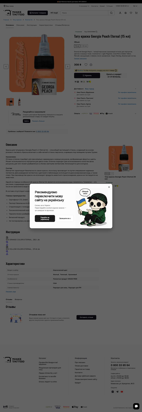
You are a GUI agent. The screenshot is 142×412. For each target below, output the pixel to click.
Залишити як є (64, 218)
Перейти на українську (44, 218)
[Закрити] (109, 187)
